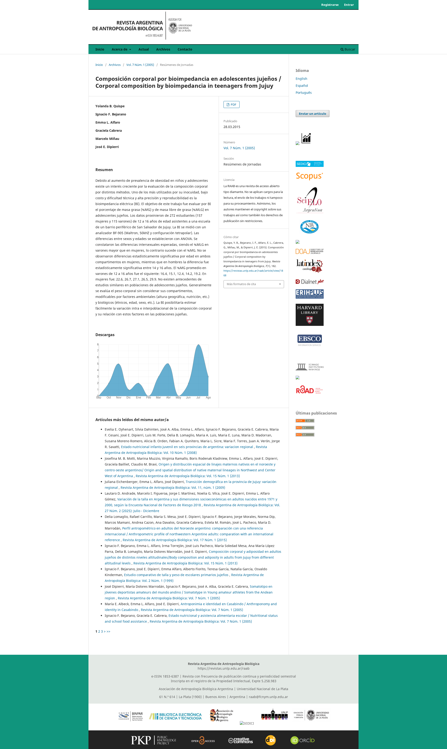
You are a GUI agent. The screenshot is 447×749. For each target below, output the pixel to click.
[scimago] (310, 369)
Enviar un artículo (312, 113)
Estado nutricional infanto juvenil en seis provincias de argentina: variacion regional (187, 447)
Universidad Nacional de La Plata (262, 689)
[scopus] (310, 180)
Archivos (163, 49)
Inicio (99, 49)
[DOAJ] (310, 252)
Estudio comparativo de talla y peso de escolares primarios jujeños (176, 575)
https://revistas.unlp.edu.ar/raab (224, 668)
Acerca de (120, 49)
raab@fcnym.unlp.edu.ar (268, 697)
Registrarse (330, 5)
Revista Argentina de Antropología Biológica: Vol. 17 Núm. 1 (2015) (175, 540)
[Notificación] (297, 144)
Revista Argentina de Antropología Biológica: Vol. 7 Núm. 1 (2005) (169, 598)
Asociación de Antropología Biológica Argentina (196, 689)
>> (108, 631)
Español (302, 85)
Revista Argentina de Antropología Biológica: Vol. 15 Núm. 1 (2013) (188, 476)
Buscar (349, 49)
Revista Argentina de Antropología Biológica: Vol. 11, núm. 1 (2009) (173, 487)
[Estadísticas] (306, 144)
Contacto (185, 49)
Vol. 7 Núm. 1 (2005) (140, 65)
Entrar (349, 5)
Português (304, 92)
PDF (233, 104)
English (301, 78)
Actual (144, 49)
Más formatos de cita (241, 284)
